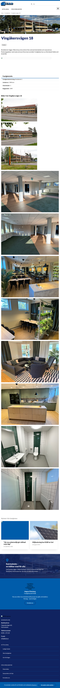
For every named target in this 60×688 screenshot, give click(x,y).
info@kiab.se (5, 638)
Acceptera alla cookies (47, 685)
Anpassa (34, 685)
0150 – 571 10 (5, 633)
